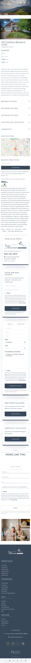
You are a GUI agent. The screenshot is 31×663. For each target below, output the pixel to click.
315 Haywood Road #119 (16, 633)
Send (15, 508)
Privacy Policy (22, 302)
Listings (8, 229)
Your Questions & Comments (12, 351)
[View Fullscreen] (3, 145)
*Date (6, 339)
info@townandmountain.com (16, 637)
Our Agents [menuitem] (3, 601)
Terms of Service (11, 391)
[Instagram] (13, 644)
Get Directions (15, 167)
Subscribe (15, 308)
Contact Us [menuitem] (3, 619)
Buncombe (18, 229)
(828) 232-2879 (25, 2)
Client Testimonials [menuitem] (5, 607)
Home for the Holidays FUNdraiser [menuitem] (8, 593)
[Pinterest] (23, 644)
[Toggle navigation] (28, 3)
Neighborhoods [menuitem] (4, 573)
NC (13, 229)
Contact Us (10, 324)
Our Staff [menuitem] (3, 603)
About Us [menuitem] (3, 625)
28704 (4, 231)
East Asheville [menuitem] (4, 585)
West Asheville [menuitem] (4, 591)
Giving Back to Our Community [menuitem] (7, 609)
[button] (2, 29)
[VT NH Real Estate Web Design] (15, 653)
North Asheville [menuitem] (4, 583)
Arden (24, 229)
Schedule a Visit (20, 324)
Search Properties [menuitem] (4, 623)
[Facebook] (8, 644)
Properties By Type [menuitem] (5, 571)
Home (3, 229)
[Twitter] (18, 644)
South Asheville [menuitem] (4, 589)
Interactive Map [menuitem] (4, 575)
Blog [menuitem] (2, 611)
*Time (6, 345)
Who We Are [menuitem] (3, 605)
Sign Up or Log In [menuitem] (4, 621)
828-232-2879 (10, 254)
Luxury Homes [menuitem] (4, 567)
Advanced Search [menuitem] (4, 569)
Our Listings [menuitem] (3, 565)
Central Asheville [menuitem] (4, 587)
